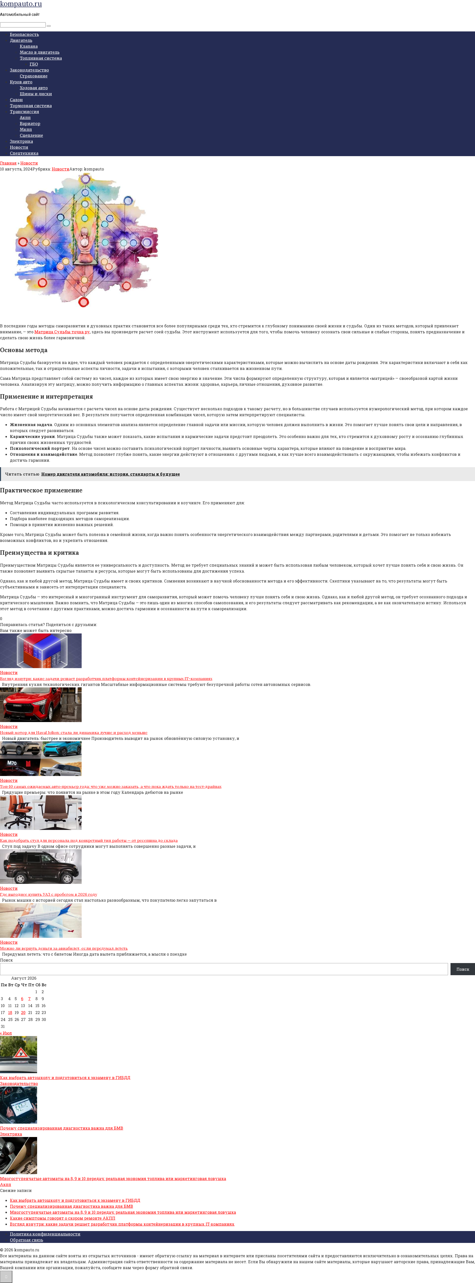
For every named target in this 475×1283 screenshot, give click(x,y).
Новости (19, 147)
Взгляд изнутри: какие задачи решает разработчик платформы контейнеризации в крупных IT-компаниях (106, 678)
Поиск (6, 960)
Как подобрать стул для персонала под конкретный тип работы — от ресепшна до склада (89, 840)
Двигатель (21, 40)
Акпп (25, 117)
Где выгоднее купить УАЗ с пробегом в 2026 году (48, 894)
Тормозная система (31, 105)
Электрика (21, 141)
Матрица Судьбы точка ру (62, 331)
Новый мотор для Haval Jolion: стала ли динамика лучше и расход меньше (73, 732)
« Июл (6, 1033)
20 (23, 1012)
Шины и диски (36, 93)
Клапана (29, 46)
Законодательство (29, 70)
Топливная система (41, 58)
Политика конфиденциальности (45, 1234)
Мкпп (26, 129)
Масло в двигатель (39, 52)
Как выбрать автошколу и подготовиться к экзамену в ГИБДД (65, 1077)
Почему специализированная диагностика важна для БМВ (61, 1128)
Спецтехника (24, 153)
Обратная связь (26, 1239)
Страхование (34, 75)
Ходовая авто (34, 87)
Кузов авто (21, 81)
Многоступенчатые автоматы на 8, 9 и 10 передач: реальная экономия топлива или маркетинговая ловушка (113, 1178)
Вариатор (30, 123)
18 (10, 1012)
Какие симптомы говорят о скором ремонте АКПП (62, 1218)
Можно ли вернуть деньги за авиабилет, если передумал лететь (64, 948)
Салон (16, 99)
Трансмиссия (24, 111)
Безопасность (24, 34)
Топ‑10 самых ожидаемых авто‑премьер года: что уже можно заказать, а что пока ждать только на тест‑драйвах (110, 786)
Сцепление (31, 135)
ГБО (34, 64)
